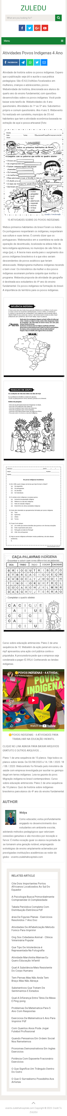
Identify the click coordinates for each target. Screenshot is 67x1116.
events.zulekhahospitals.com (19, 1108)
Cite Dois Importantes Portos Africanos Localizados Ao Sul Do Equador (31, 886)
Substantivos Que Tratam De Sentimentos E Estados (28, 989)
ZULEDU (33, 8)
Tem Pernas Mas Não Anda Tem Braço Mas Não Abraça (30, 979)
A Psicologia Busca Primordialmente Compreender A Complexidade (33, 898)
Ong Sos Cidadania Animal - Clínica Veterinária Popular (32, 939)
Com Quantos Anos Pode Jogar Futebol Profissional (30, 1030)
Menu (7, 40)
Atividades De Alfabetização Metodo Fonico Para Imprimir (33, 929)
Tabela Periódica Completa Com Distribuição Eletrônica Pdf (30, 908)
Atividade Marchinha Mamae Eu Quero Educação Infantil (30, 959)
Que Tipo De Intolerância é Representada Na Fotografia (28, 949)
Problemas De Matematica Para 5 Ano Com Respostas (31, 1009)
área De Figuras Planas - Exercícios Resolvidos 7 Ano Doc (32, 918)
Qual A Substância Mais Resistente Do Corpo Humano (32, 969)
